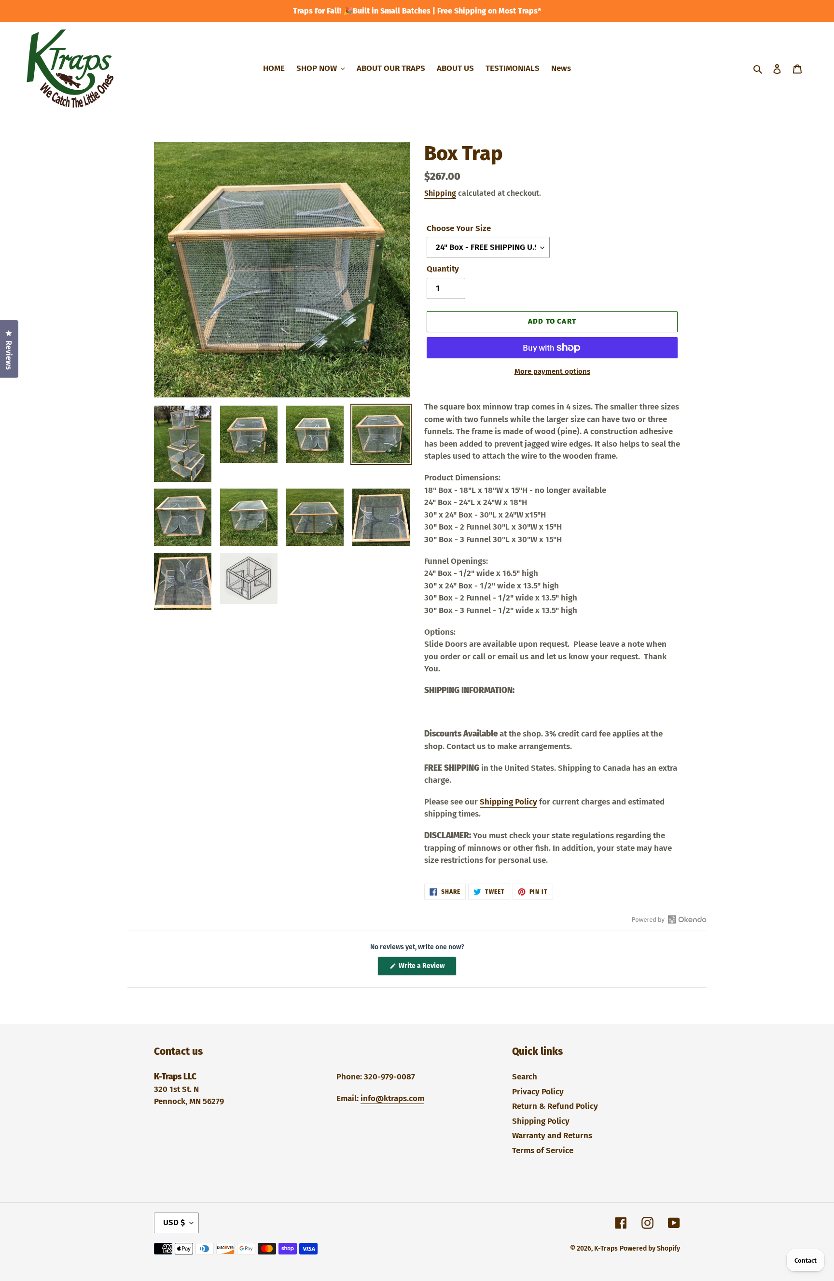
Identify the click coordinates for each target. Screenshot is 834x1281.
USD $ (174, 1222)
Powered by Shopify (650, 1248)
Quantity (443, 269)
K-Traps (606, 1248)
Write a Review (427, 968)
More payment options (552, 371)
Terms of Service (542, 1150)
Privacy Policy (538, 1092)
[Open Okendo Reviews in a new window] (669, 919)
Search (524, 1077)
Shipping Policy (508, 802)
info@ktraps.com (392, 1098)
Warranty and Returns (552, 1136)
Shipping (440, 193)
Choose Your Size (459, 228)
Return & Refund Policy (555, 1106)
